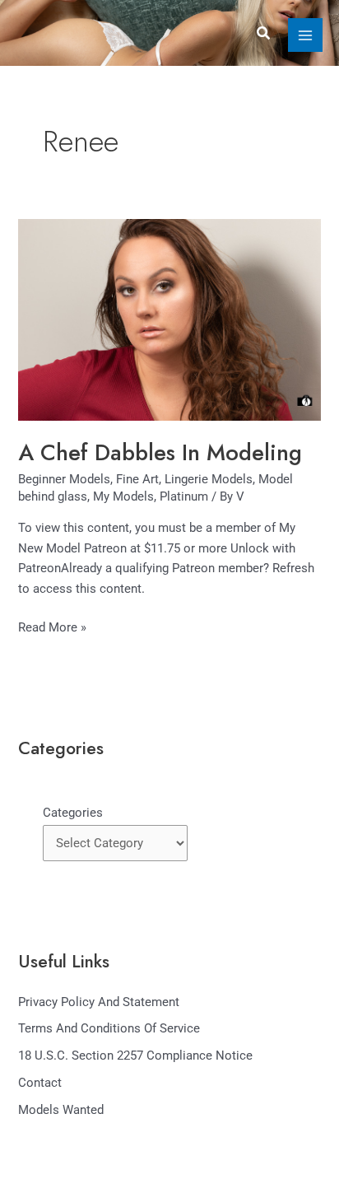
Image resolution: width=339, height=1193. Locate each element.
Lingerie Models (209, 479)
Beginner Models (64, 479)
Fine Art (137, 479)
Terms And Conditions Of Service (109, 1028)
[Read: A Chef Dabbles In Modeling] (169, 319)
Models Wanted (61, 1109)
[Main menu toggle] (305, 35)
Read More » (52, 626)
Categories (73, 812)
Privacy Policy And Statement (98, 1002)
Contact (40, 1082)
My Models (123, 496)
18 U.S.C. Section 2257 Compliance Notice (135, 1055)
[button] (264, 33)
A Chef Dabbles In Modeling (160, 452)
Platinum (184, 496)
